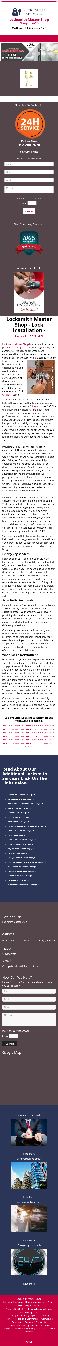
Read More (29, 1153)
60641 (17, 739)
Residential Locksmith (29, 1115)
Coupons (29, 1322)
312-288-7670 (35, 28)
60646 (46, 739)
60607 (40, 725)
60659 (51, 743)
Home (8, 1319)
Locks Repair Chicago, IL (18, 812)
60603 (17, 725)
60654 (28, 743)
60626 (46, 732)
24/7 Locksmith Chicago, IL (19, 817)
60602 (11, 725)
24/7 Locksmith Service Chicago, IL (23, 866)
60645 (40, 739)
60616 (40, 729)
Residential (19, 1319)
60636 (40, 736)
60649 (5, 743)
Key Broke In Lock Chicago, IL (21, 848)
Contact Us (41, 1322)
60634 (34, 736)
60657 (46, 743)
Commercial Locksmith (29, 1158)
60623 (28, 732)
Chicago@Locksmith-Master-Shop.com (22, 966)
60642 (23, 739)
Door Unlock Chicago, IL (18, 821)
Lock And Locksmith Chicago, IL (22, 839)
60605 (28, 725)
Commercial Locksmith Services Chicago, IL (27, 826)
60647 (51, 739)
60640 (11, 739)
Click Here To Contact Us (29, 105)
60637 (46, 736)
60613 (23, 729)
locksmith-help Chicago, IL (20, 808)
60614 (28, 729)
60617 (46, 729)
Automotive (46, 1319)
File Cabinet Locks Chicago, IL (21, 830)
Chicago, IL (21, 336)
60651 (11, 743)
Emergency (17, 1322)
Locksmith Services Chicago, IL (21, 794)
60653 (23, 743)
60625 (40, 732)
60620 (11, 732)
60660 (26, 746)
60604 (23, 725)
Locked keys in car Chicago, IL (21, 875)
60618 (51, 729)
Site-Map (45, 1325)
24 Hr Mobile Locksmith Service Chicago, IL (27, 862)
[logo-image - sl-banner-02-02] (29, 51)
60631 (17, 736)
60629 (5, 736)
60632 (23, 736)
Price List (34, 1325)
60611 (11, 729)
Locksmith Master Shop (15, 344)
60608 (46, 725)
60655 (34, 743)
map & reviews (32, 1306)
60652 (17, 743)
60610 (5, 729)
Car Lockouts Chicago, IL (19, 880)
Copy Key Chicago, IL (17, 835)
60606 (34, 725)
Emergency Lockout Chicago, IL (22, 857)
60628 (51, 732)
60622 (23, 732)
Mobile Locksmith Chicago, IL (21, 799)
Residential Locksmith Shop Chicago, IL (25, 803)
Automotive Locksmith (29, 268)
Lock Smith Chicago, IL (18, 853)
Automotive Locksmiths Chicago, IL (24, 884)
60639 (5, 739)
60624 (34, 732)
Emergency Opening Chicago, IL (22, 871)
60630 (11, 736)
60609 (51, 725)
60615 (34, 729)
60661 (31, 746)
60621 (17, 732)
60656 (40, 743)
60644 (34, 739)
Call (30, 1342)
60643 (28, 739)
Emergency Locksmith (29, 1245)
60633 (28, 736)
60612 (17, 729)
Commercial (32, 1319)
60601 (5, 725)
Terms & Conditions (18, 1325)
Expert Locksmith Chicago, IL (21, 844)
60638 (51, 736)
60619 (5, 732)
